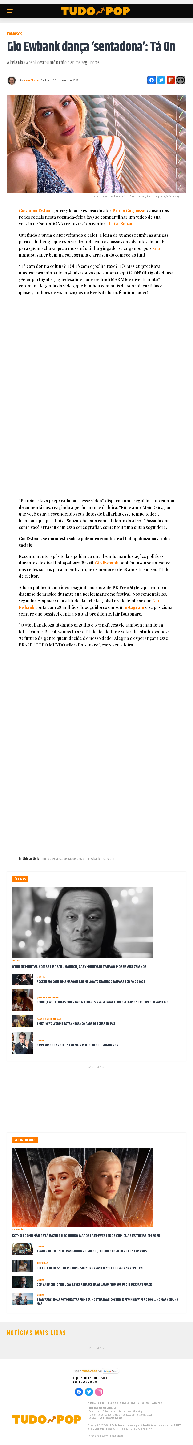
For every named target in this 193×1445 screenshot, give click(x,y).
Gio (156, 248)
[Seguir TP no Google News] (96, 1374)
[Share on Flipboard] (171, 80)
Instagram (133, 607)
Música (135, 1403)
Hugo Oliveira (32, 80)
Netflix (92, 1403)
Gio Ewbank (106, 563)
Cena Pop (156, 1403)
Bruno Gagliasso (129, 211)
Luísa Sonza (120, 224)
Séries (145, 1403)
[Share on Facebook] (151, 80)
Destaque (70, 859)
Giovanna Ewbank (36, 211)
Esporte (113, 1403)
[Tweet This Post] (161, 80)
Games (102, 1403)
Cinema (124, 1403)
